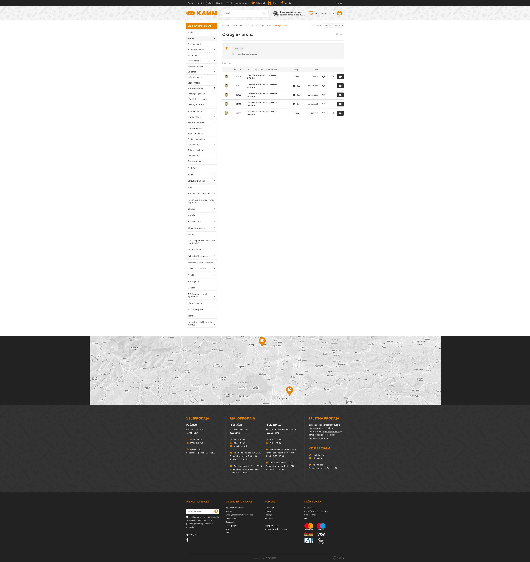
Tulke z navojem (195, 150)
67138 (238, 113)
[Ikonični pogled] (337, 34)
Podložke (192, 168)
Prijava (338, 3)
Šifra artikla (238, 69)
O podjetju (269, 507)
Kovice (191, 187)
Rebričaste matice (196, 122)
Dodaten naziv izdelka (269, 69)
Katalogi (268, 515)
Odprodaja (261, 3)
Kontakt (201, 3)
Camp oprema (242, 3)
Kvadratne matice (196, 49)
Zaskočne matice (195, 133)
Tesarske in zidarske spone (200, 262)
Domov (191, 3)
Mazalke (191, 215)
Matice (191, 38)
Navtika (219, 3)
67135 (238, 86)
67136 (238, 95)
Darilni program (232, 525)
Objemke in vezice (196, 228)
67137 (238, 104)
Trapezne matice (195, 88)
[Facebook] (188, 540)
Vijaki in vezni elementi (199, 25)
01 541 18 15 (275, 439)
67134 (238, 76)
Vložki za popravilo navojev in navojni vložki (201, 242)
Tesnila (191, 315)
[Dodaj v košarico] (340, 76)
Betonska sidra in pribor (199, 193)
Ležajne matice (195, 77)
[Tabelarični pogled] (341, 34)
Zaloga (296, 69)
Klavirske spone (195, 303)
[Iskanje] (264, 13)
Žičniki (191, 275)
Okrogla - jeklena (197, 93)
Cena (316, 69)
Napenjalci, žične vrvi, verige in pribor (201, 201)
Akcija (288, 3)
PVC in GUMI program (198, 256)
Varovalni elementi (196, 181)
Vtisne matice (194, 82)
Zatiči (190, 174)
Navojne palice (195, 221)
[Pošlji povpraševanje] (340, 85)
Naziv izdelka (253, 69)
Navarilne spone (195, 309)
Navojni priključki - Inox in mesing (200, 323)
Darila (275, 3)
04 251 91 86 (239, 439)
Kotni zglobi (193, 281)
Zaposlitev (269, 518)
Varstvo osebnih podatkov (276, 529)
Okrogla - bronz (196, 104)
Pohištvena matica (196, 139)
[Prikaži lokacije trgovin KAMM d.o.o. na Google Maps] (265, 370)
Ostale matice (194, 155)
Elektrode (192, 287)
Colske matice (194, 144)
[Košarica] (336, 12)
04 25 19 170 (318, 454)
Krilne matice (194, 55)
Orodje (229, 3)
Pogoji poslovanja (272, 525)
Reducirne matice (196, 161)
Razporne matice (195, 66)
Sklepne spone (194, 249)
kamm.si (225, 25)
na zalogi (253, 54)
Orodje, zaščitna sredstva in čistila (239, 515)
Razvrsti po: (317, 25)
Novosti (229, 529)
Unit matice (193, 71)
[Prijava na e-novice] (216, 511)
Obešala (191, 209)
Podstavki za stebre (197, 268)
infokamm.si (196, 442)
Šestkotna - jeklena (198, 99)
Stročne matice (195, 111)
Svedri (191, 234)
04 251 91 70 (196, 439)
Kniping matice (195, 128)
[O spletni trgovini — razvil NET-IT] (338, 558)
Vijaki (210, 3)
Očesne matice (195, 60)
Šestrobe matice (195, 44)
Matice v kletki (194, 117)
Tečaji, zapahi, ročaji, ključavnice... (197, 295)
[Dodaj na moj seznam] (323, 76)
